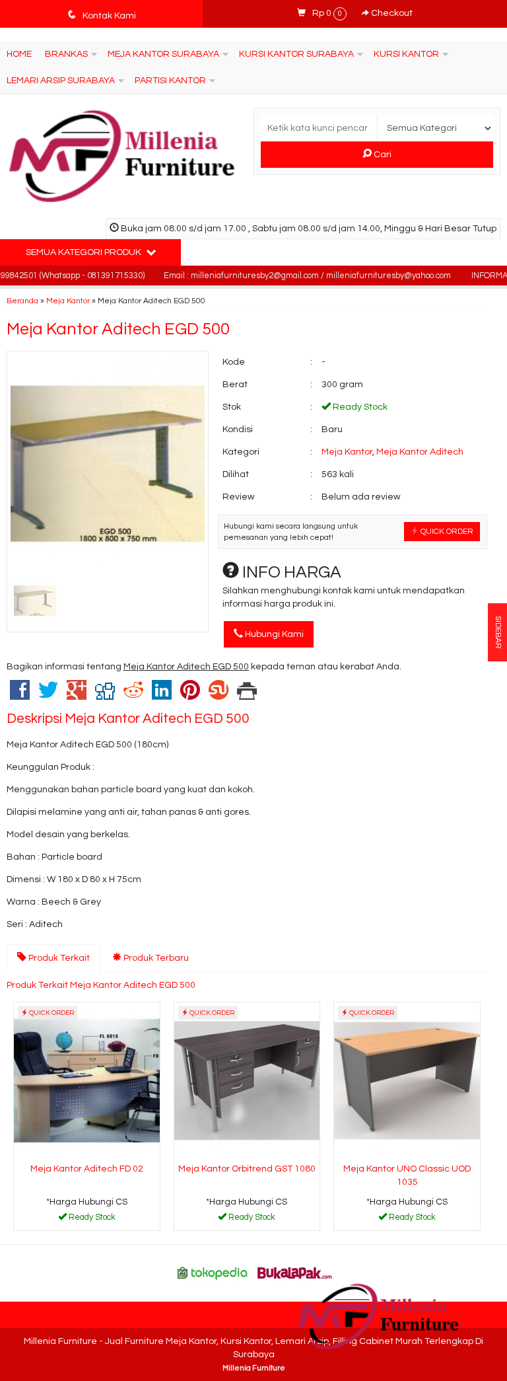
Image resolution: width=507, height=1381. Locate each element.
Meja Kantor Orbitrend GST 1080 (247, 1169)
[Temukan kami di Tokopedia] (212, 1272)
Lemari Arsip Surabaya (61, 80)
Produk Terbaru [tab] (155, 958)
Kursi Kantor (406, 54)
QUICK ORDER (446, 531)
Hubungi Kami (273, 634)
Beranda (22, 301)
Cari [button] (381, 154)
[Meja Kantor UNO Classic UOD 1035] (407, 1080)
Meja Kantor (68, 301)
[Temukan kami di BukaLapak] (295, 1272)
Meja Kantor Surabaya (163, 54)
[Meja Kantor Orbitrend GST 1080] (247, 1080)
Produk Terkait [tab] (58, 958)
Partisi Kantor (170, 80)
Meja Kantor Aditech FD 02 (86, 1169)
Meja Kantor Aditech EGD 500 (118, 329)
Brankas (66, 54)
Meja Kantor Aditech (419, 452)
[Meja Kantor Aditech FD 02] (87, 1080)
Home (19, 54)
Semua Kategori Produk (84, 252)
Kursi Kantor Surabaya (296, 54)
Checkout (391, 13)
